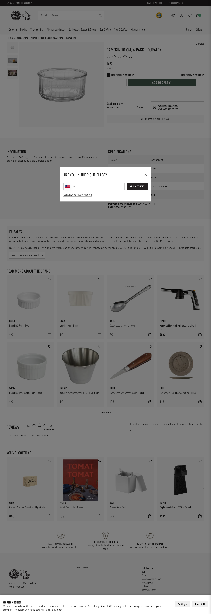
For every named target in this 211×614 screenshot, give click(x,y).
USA (73, 186)
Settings (182, 604)
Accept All (200, 604)
